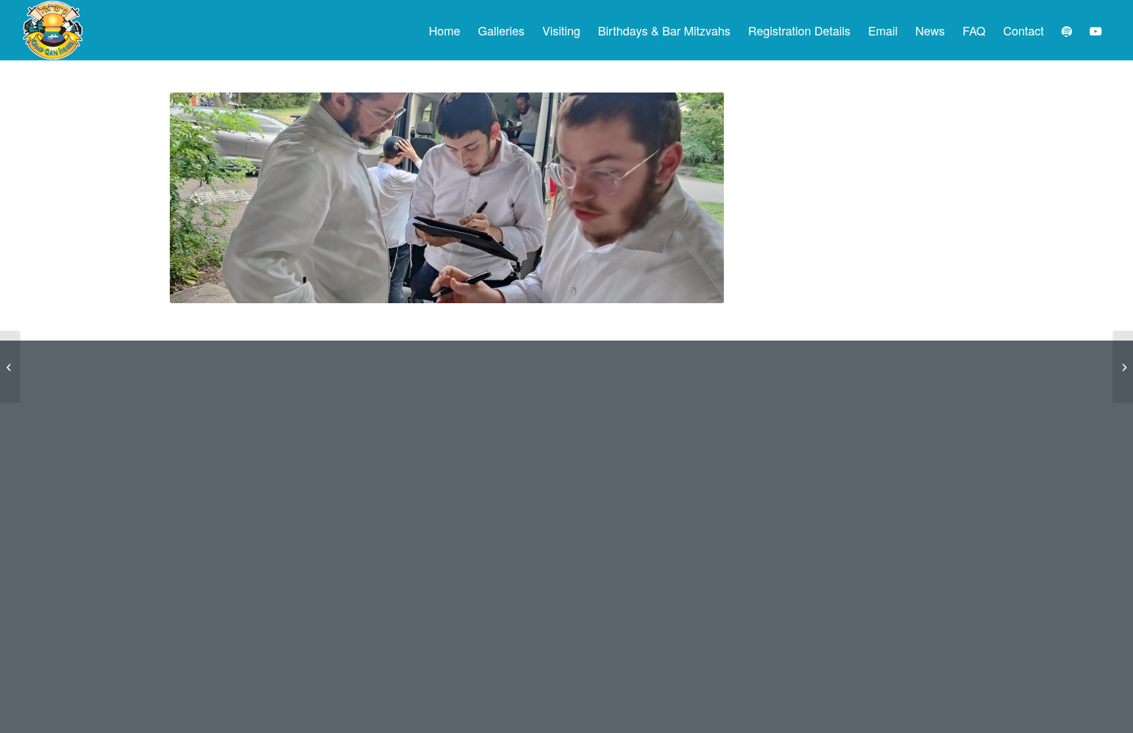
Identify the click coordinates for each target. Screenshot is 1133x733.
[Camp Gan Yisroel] (53, 30)
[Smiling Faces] (1123, 367)
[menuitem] (444, 30)
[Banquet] (10, 367)
